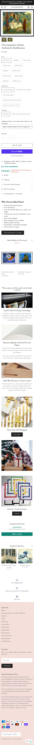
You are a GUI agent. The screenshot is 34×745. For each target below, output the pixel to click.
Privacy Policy (5, 624)
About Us (4, 616)
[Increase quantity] (14, 137)
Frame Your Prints (6, 636)
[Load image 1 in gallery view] (17, 22)
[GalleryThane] (17, 7)
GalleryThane (9, 739)
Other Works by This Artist (17, 240)
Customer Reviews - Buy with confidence (13, 613)
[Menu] (2, 7)
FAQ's (3, 619)
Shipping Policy (6, 638)
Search (3, 610)
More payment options (17, 155)
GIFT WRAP (17, 434)
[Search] (6, 7)
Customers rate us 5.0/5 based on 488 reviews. (21, 171)
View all (16, 243)
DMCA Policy (5, 627)
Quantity (4, 134)
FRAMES (17, 513)
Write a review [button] (17, 534)
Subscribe (7, 666)
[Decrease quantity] (3, 137)
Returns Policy (5, 633)
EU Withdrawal (5, 641)
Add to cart (17, 145)
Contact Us (4, 622)
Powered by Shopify (17, 739)
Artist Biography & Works (13, 233)
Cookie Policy (5, 630)
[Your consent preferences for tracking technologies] (31, 742)
